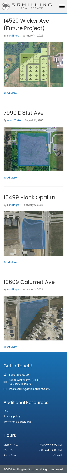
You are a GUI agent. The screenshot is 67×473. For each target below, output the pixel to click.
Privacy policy (12, 416)
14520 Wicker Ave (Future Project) (26, 24)
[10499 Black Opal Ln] (33, 233)
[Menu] (62, 6)
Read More (10, 93)
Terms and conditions (17, 421)
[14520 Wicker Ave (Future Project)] (33, 64)
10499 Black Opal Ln (29, 197)
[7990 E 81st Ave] (33, 149)
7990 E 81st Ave (24, 113)
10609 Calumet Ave (29, 282)
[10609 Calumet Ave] (33, 318)
